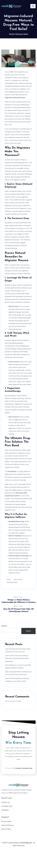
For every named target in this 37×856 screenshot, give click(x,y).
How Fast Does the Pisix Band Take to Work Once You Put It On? (17, 650)
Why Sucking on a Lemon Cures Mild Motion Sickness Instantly (18, 666)
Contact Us (5, 802)
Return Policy (6, 829)
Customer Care (6, 806)
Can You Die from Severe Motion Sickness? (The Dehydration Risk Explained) (17, 658)
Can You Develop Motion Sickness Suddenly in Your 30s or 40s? (17, 680)
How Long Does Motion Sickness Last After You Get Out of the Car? (18, 673)
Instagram (5, 810)
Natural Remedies (12, 582)
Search (4, 626)
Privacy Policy (6, 821)
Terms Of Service (7, 825)
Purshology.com (26, 843)
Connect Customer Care (23, 768)
